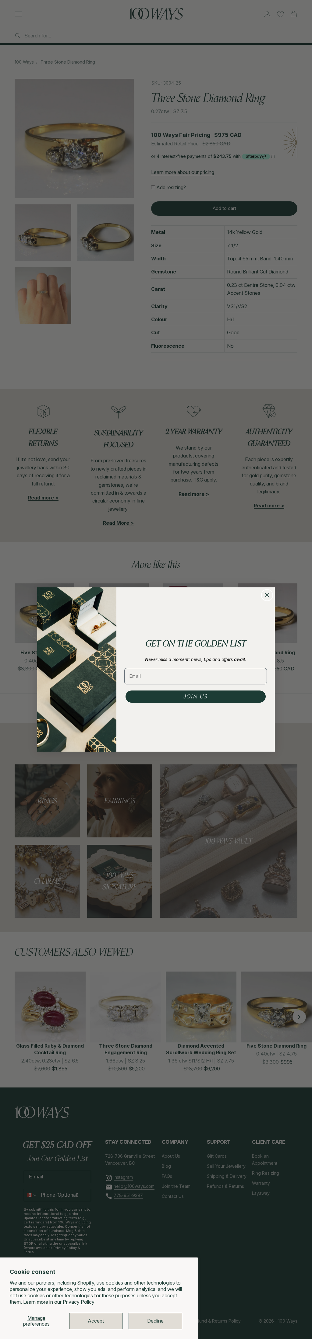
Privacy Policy (78, 1302)
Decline (155, 1321)
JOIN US (195, 696)
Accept (96, 1321)
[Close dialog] (267, 595)
